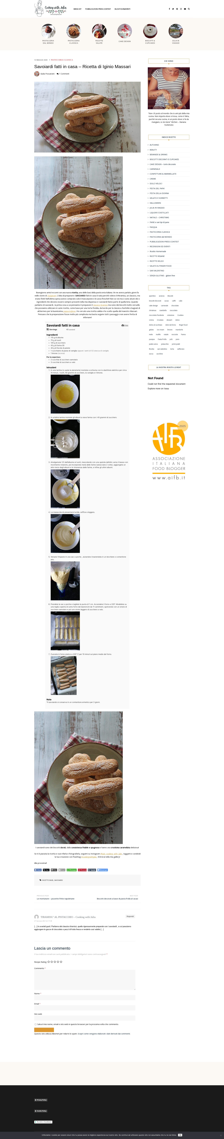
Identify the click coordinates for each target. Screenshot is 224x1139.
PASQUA (153, 227)
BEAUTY (153, 149)
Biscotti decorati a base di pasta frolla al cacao (117, 898)
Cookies (180, 315)
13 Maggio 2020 (41, 60)
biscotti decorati (155, 301)
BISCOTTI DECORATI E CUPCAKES (164, 159)
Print (126, 325)
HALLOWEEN (155, 203)
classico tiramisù (100, 305)
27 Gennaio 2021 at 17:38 (43, 921)
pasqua (152, 339)
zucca (151, 354)
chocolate (175, 305)
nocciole (175, 334)
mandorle (179, 330)
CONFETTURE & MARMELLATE (163, 174)
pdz (171, 339)
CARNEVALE (155, 169)
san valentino (162, 349)
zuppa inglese (69, 311)
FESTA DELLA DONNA (159, 193)
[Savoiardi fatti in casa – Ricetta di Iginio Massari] (87, 117)
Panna (183, 334)
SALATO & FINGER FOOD (161, 266)
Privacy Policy (41, 1100)
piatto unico (153, 344)
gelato (151, 330)
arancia (161, 296)
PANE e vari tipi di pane (159, 222)
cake (180, 301)
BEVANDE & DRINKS (158, 154)
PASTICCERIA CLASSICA (62, 60)
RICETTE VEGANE (157, 256)
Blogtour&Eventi (122, 9)
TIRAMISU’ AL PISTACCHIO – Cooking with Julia (68, 917)
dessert (169, 320)
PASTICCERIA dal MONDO (161, 237)
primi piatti (176, 344)
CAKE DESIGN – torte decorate (163, 164)
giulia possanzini (47, 73)
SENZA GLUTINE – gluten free (162, 275)
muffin (158, 334)
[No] (220, 1135)
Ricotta (151, 349)
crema (151, 320)
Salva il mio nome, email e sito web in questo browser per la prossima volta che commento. (78, 1024)
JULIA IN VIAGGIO (157, 207)
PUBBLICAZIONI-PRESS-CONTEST (164, 241)
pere (177, 339)
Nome (37, 993)
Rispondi (130, 916)
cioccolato (173, 310)
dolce (177, 320)
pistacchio (165, 344)
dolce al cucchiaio (155, 325)
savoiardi (58, 880)
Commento (40, 968)
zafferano (180, 349)
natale (166, 334)
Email (37, 1003)
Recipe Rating (40, 962)
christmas (152, 310)
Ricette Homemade (158, 251)
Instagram (51, 295)
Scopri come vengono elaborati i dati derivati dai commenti (104, 1033)
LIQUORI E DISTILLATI (159, 212)
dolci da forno (170, 325)
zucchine (159, 354)
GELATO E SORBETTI (159, 198)
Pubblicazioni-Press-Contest (98, 9)
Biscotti (170, 296)
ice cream (160, 330)
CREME (153, 178)
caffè (174, 301)
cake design (153, 305)
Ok (180, 1135)
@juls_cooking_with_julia (111, 853)
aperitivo (152, 296)
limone (169, 330)
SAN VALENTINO (157, 270)
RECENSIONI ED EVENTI (160, 246)
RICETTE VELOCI (157, 261)
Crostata (160, 320)
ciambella (163, 310)
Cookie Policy (41, 1111)
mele (151, 334)
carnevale (164, 305)
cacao (166, 301)
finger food (183, 325)
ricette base (47, 880)
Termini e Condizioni (44, 1122)
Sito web (38, 1014)
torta (172, 349)
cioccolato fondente (156, 315)
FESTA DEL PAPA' (157, 188)
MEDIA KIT (78, 9)
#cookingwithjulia (89, 856)
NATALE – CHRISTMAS (159, 217)
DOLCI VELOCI (156, 183)
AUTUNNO (154, 145)
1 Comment (64, 73)
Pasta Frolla (162, 339)
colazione (170, 315)
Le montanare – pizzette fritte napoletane (55, 898)
